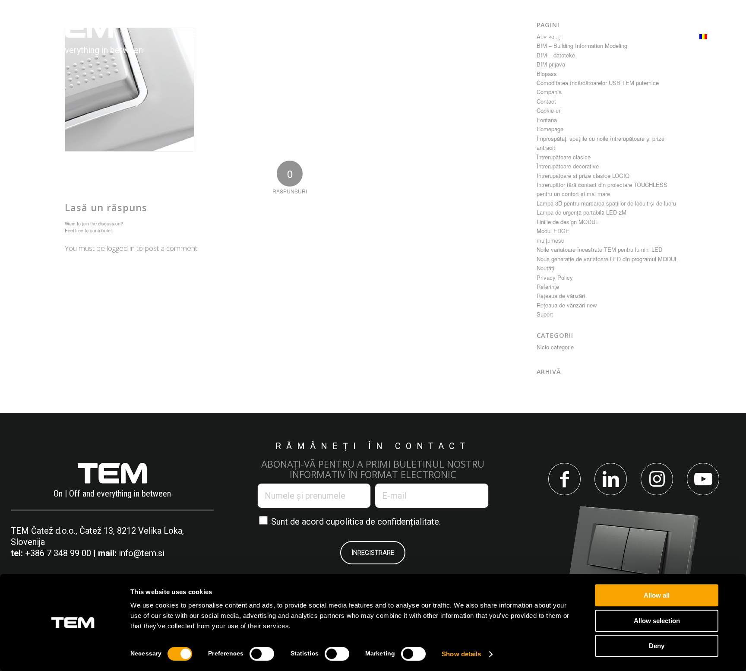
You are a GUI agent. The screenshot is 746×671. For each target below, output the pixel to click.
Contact (546, 101)
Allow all (657, 595)
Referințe (548, 286)
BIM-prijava (551, 64)
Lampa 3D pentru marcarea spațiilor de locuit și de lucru (606, 203)
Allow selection (657, 620)
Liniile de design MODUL (567, 222)
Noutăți (545, 268)
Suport (545, 314)
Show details (461, 654)
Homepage (550, 129)
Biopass (547, 74)
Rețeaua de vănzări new (567, 305)
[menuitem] (210, 36)
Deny (656, 645)
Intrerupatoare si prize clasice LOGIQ (583, 175)
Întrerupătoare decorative (568, 166)
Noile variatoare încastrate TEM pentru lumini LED (599, 249)
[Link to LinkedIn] (610, 479)
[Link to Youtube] (703, 479)
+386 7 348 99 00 (58, 553)
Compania (549, 92)
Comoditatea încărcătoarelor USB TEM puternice (598, 83)
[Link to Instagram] (657, 479)
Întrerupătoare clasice (564, 157)
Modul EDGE (553, 231)
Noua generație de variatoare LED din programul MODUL (607, 259)
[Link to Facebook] (564, 479)
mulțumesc (550, 240)
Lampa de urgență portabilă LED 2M (581, 212)
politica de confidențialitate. (388, 521)
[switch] (262, 654)
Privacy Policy (555, 277)
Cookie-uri (549, 110)
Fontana (547, 120)
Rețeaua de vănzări (561, 295)
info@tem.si (141, 553)
